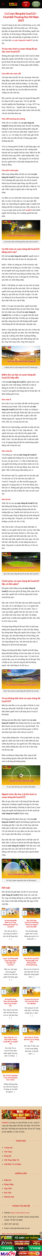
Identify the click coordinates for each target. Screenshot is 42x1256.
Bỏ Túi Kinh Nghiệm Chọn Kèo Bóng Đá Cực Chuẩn (10, 1078)
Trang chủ (8, 1148)
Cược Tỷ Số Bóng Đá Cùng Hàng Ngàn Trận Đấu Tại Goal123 (10, 962)
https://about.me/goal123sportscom (14, 1234)
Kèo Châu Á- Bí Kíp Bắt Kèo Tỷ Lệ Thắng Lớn (31, 1039)
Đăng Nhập (8, 1184)
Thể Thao (8, 1152)
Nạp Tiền (8, 1188)
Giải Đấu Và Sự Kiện (12, 1164)
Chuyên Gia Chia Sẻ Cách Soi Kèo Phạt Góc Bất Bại (31, 1001)
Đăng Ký (7, 1180)
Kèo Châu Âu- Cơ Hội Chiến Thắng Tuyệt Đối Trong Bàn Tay (10, 1040)
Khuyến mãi (9, 1197)
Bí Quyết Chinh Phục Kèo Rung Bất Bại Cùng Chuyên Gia (11, 1002)
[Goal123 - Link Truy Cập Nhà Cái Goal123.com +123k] (13, 4)
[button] (3, 4)
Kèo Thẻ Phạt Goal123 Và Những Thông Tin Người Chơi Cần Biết (31, 924)
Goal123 (28, 210)
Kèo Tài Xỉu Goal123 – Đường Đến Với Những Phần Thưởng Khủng (31, 962)
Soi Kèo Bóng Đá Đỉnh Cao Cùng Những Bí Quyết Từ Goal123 (10, 924)
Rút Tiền (7, 1193)
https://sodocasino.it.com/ (20, 1213)
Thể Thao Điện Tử (11, 1160)
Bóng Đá (7, 1156)
